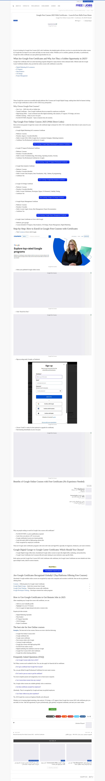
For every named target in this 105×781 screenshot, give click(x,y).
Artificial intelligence (33, 760)
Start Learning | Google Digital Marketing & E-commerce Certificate (52, 144)
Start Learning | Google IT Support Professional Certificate (51, 162)
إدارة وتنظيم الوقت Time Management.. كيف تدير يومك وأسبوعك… (77, 490)
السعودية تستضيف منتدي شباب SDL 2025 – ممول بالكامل (79, 734)
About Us (18, 6)
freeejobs (16, 630)
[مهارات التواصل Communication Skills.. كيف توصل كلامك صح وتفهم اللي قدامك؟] (88, 497)
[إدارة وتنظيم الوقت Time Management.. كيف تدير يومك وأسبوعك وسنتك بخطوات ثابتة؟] (88, 490)
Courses (53, 6)
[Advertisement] (52, 38)
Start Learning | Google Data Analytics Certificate (52, 179)
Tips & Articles (35, 6)
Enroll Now (53, 709)
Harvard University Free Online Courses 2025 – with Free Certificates (28, 734)
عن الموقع (91, 776)
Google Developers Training (21, 590)
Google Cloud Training (19, 588)
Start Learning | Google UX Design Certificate (52, 197)
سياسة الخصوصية (84, 776)
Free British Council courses (53, 570)
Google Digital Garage (19, 586)
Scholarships (45, 6)
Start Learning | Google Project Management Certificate (51, 215)
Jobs (59, 6)
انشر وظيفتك (79, 1)
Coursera (21, 232)
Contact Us (26, 6)
